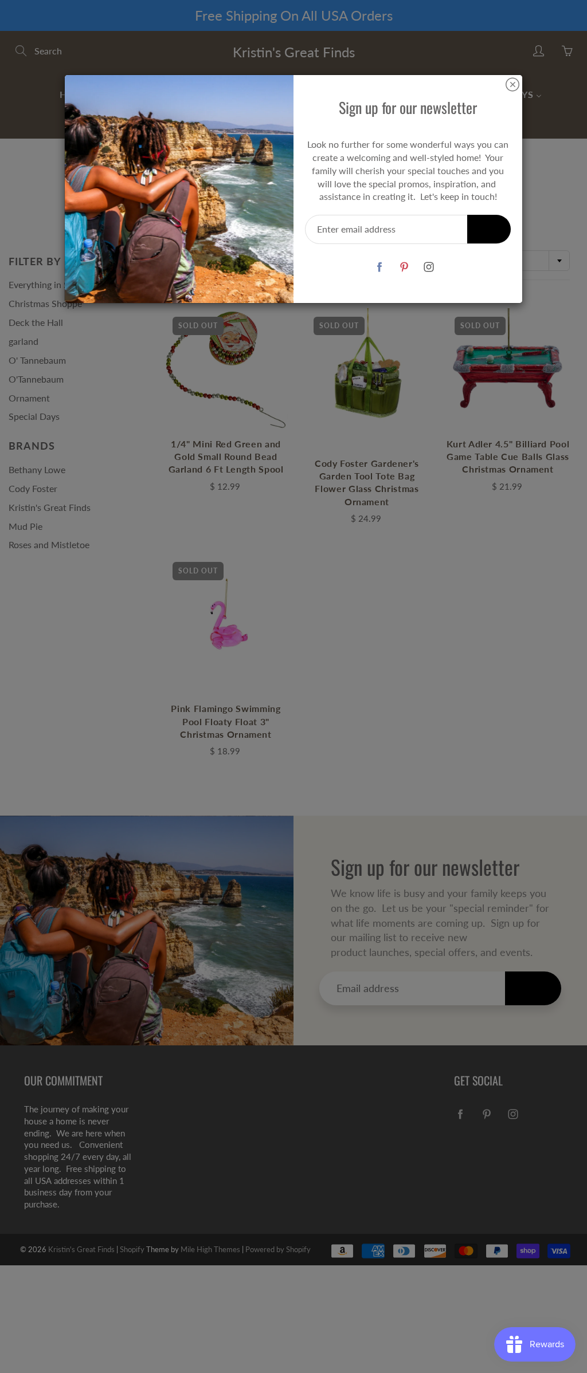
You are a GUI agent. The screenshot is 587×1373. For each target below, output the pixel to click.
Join (489, 229)
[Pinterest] (404, 267)
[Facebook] (379, 267)
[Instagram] (428, 267)
